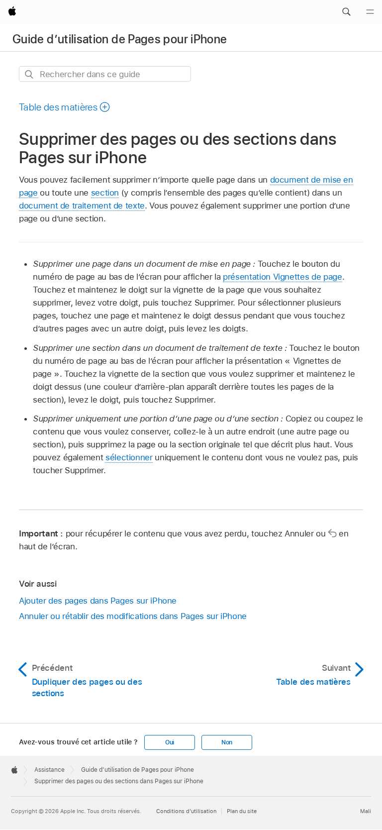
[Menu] (370, 12)
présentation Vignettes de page (282, 277)
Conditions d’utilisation (186, 811)
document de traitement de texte (82, 205)
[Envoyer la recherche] (29, 74)
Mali (365, 811)
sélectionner (129, 457)
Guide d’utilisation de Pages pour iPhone (119, 39)
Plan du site (242, 811)
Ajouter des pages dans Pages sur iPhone (98, 601)
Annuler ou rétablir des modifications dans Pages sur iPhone (133, 616)
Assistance (49, 769)
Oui (169, 742)
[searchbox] (105, 74)
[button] (346, 12)
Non (226, 742)
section (105, 193)
